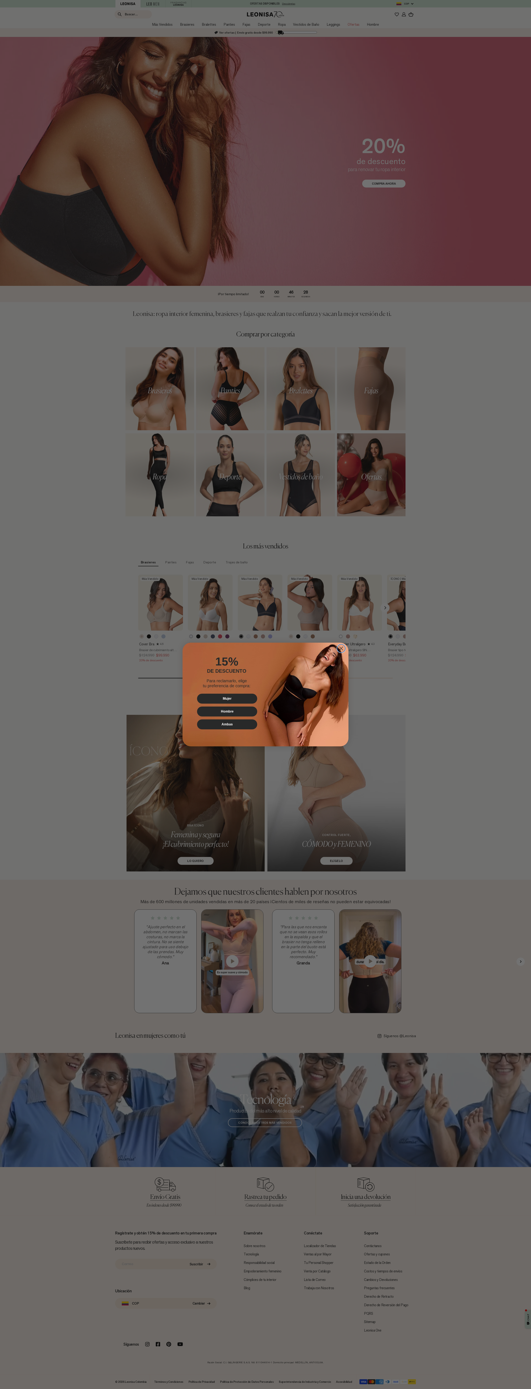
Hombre (227, 711)
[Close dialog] (341, 648)
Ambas (227, 724)
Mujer (227, 698)
